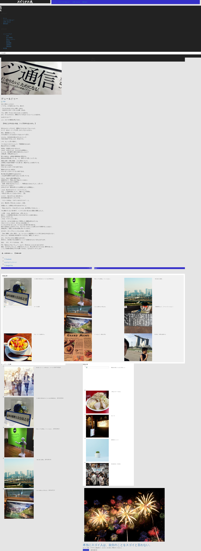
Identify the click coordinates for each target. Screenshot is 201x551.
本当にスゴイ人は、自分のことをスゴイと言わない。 (117, 545)
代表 (7, 36)
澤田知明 (8, 46)
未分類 (5, 48)
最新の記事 (18, 253)
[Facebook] (5, 259)
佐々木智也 (9, 37)
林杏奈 (8, 41)
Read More (86, 550)
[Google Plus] (5, 265)
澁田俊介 (8, 45)
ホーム (54, 2)
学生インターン (10, 39)
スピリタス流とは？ (64, 2)
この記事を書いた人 (8, 253)
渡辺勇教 (8, 43)
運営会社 (84, 2)
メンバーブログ (7, 34)
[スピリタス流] (25, 1)
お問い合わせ (76, 2)
